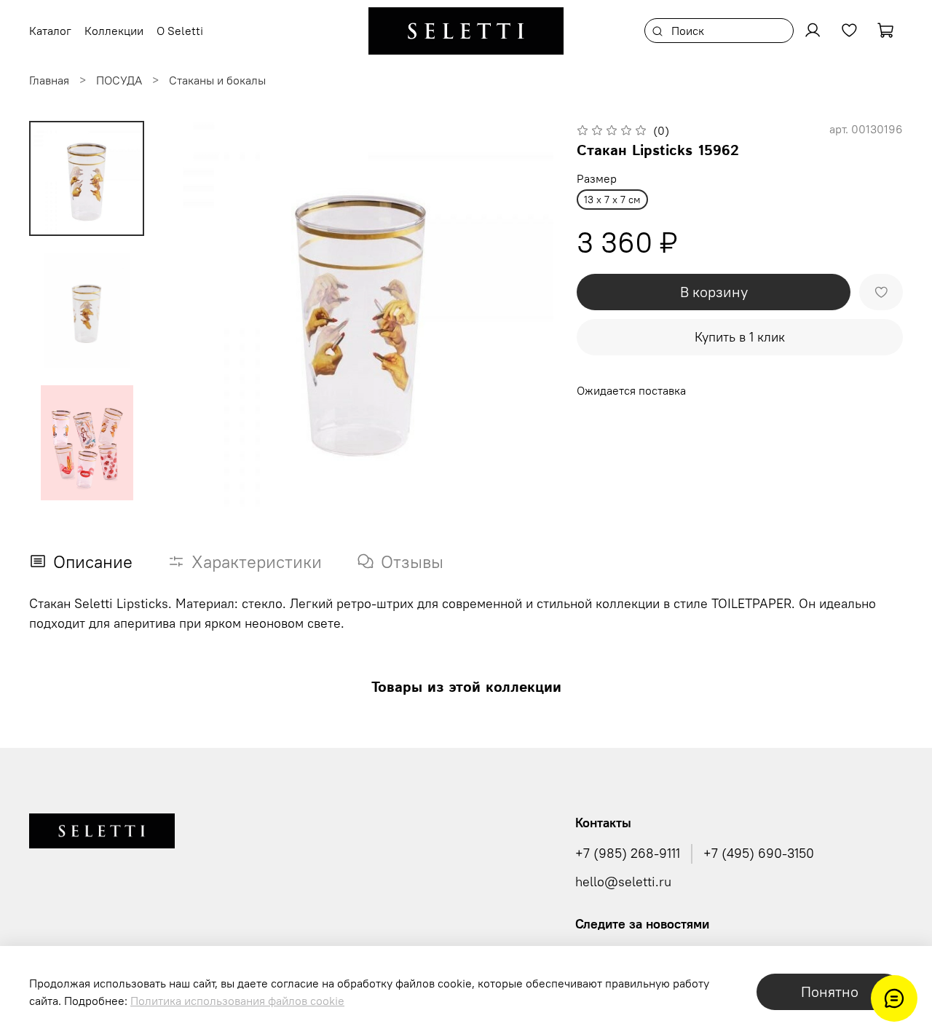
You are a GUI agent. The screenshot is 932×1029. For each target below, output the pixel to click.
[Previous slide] (196, 313)
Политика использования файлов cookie (237, 1000)
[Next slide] (524, 313)
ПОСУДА (119, 80)
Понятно (829, 991)
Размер (597, 179)
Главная (49, 80)
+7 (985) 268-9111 (627, 853)
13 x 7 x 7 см (612, 199)
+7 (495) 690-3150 (758, 853)
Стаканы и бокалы (217, 80)
